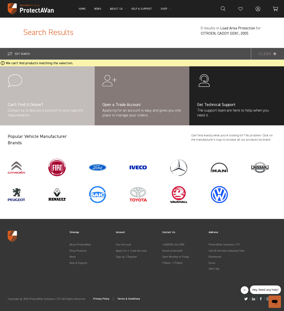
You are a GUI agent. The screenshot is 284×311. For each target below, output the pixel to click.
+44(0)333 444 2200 (173, 244)
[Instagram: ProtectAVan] (268, 298)
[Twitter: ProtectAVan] (246, 298)
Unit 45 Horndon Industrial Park (226, 250)
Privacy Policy (101, 298)
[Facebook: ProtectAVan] (260, 298)
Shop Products (78, 250)
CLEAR (265, 53)
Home (82, 8)
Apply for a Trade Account (131, 250)
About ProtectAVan (80, 244)
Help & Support (78, 262)
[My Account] (258, 9)
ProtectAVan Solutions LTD (224, 244)
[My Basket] (275, 9)
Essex (212, 262)
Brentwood (215, 256)
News (73, 256)
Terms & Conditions (128, 298)
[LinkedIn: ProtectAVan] (253, 298)
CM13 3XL (214, 268)
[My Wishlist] (240, 9)
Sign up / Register (126, 256)
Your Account (123, 244)
